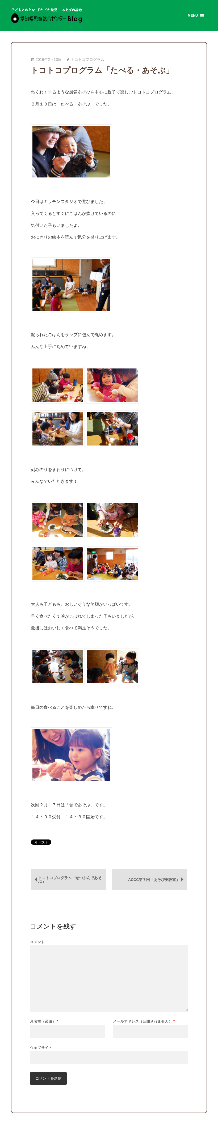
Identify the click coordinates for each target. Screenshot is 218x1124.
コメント (37, 942)
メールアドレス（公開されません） (144, 1021)
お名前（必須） (44, 1021)
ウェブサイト (41, 1047)
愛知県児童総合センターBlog (47, 15)
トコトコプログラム (87, 60)
